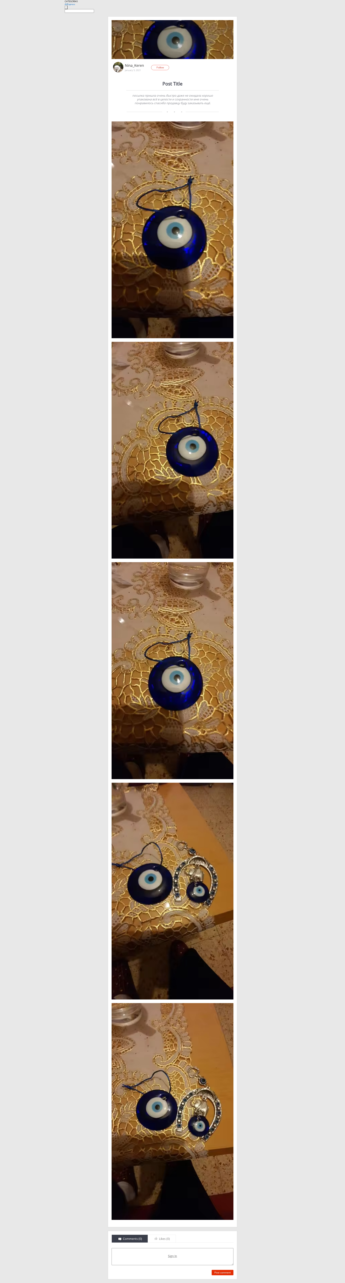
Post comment (222, 1272)
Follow (160, 67)
